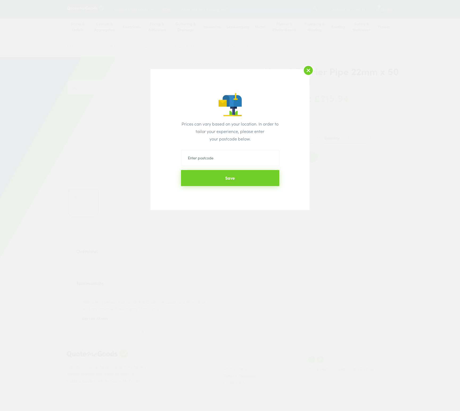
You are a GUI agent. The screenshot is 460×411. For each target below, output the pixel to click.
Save (230, 178)
